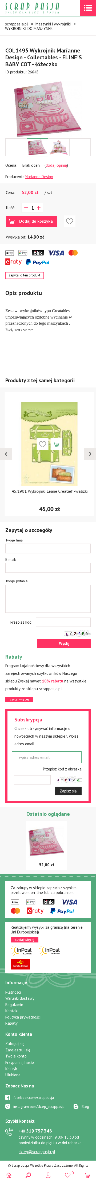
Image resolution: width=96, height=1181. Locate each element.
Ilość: (10, 207)
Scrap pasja (43, 8)
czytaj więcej (19, 699)
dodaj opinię (56, 165)
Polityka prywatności (23, 1017)
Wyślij (64, 643)
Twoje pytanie (16, 581)
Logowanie (48, 1175)
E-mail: (10, 559)
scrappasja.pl (16, 24)
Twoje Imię (14, 540)
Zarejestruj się (17, 1049)
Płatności (13, 992)
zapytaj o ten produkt (24, 275)
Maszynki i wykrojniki (53, 24)
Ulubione (13, 1074)
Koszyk (11, 1068)
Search (28, 1175)
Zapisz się (68, 791)
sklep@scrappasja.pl (37, 1151)
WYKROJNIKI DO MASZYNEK (29, 28)
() (68, 1172)
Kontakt (12, 1010)
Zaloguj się (15, 1043)
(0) (87, 1175)
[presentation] (6, 454)
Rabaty (11, 1023)
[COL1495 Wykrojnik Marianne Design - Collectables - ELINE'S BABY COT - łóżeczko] (48, 109)
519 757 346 (35, 1131)
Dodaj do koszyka (36, 221)
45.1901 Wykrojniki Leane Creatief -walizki (48, 491)
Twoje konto (16, 1056)
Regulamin (14, 1004)
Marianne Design (39, 176)
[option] (48, 106)
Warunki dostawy (19, 998)
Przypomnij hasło (19, 1062)
